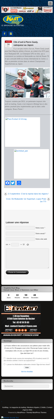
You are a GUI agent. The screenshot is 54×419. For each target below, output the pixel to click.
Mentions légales (33, 407)
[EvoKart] (21, 336)
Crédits (43, 407)
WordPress (21, 412)
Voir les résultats (27, 371)
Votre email (40, 234)
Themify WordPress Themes (36, 412)
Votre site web (41, 239)
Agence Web (27, 410)
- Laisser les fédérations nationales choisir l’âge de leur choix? (28, 364)
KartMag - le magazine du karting (14, 407)
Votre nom (40, 228)
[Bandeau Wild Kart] (27, 12)
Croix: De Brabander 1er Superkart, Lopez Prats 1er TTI (26, 200)
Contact (49, 407)
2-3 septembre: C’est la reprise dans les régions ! (28, 194)
